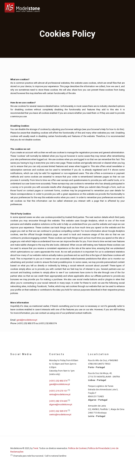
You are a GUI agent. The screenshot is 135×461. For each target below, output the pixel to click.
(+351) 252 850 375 (26, 323)
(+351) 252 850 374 (48, 323)
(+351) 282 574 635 (58, 401)
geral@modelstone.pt (26, 320)
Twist (35, 448)
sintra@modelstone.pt (59, 394)
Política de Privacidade (98, 448)
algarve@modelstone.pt (60, 404)
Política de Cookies (77, 448)
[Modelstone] (22, 7)
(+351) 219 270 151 (58, 391)
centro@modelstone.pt (60, 414)
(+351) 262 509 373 (58, 411)
